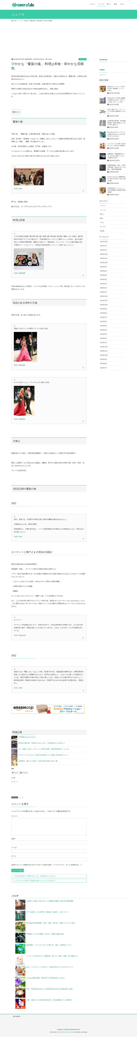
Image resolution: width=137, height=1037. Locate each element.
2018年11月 (104, 351)
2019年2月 (103, 338)
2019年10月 (104, 304)
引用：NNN (18, 188)
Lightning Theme (68, 1032)
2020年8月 (103, 267)
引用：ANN (18, 688)
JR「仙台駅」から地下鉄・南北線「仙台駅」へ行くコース (47, 912)
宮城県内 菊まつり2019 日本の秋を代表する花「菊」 (38, 761)
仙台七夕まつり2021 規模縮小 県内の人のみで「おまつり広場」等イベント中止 (116, 100)
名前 (13, 839)
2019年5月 (103, 326)
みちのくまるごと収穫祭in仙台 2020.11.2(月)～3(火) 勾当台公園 (116, 178)
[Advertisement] (68, 37)
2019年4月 (103, 330)
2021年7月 (103, 246)
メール (14, 847)
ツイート (102, 75)
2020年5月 (103, 275)
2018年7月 (103, 368)
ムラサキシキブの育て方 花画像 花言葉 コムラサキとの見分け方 (35, 881)
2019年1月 (103, 342)
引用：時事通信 (19, 365)
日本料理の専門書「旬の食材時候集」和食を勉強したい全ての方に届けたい (116, 122)
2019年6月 (103, 321)
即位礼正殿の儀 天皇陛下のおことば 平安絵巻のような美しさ (41, 743)
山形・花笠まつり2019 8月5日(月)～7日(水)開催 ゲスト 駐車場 (48, 1000)
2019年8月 (103, 313)
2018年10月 (104, 355)
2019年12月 (104, 296)
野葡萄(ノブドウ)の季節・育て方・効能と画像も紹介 (45, 934)
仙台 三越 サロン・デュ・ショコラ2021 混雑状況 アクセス (116, 111)
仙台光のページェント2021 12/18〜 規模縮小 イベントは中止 (116, 88)
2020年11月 (104, 258)
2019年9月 (103, 309)
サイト (13, 856)
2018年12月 (104, 347)
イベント (103, 205)
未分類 (102, 231)
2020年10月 (104, 262)
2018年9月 (103, 359)
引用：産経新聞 (19, 273)
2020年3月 (103, 283)
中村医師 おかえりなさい (27, 737)
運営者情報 (16, 1016)
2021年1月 (103, 250)
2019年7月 (103, 317)
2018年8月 (103, 363)
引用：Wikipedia (20, 635)
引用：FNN (18, 536)
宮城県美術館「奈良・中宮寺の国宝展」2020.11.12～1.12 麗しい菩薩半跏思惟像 (116, 167)
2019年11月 (104, 300)
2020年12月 (104, 254)
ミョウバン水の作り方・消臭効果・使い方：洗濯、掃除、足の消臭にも (52, 956)
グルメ (102, 222)
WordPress (60, 1032)
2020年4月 (103, 279)
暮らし (102, 214)
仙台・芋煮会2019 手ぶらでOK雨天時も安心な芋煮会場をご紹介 (49, 989)
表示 (17, 112)
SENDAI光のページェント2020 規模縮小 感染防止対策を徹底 (116, 190)
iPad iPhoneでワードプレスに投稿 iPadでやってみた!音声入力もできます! (116, 134)
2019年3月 (103, 334)
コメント (14, 816)
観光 (101, 218)
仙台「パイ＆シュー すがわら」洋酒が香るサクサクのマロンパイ (49, 967)
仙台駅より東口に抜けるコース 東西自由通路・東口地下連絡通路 (49, 901)
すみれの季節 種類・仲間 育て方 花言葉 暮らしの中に (45, 978)
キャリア (103, 226)
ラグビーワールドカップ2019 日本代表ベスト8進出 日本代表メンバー (43, 755)
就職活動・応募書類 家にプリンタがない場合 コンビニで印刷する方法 (116, 156)
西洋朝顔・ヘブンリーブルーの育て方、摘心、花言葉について (48, 945)
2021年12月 (104, 241)
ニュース (82, 59)
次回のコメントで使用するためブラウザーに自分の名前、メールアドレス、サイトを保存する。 (45, 865)
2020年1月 (103, 292)
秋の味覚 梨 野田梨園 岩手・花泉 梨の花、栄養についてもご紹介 (50, 923)
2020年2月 (103, 288)
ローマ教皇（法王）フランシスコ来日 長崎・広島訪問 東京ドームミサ (43, 749)
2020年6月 (103, 271)
